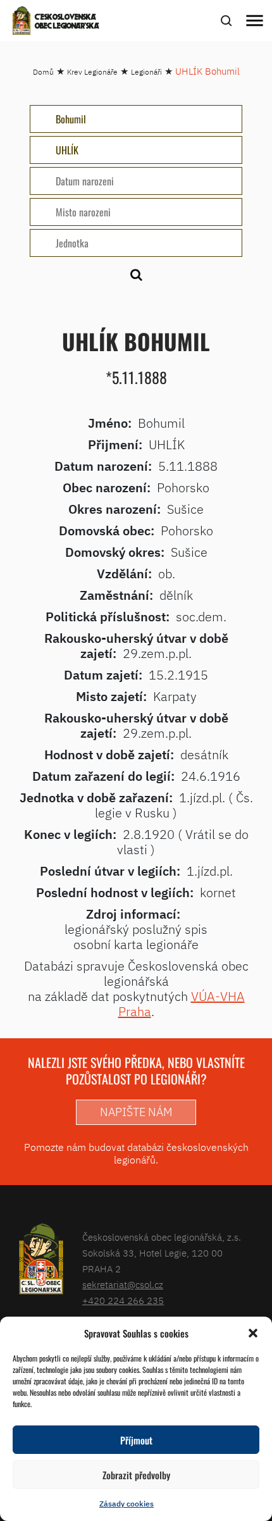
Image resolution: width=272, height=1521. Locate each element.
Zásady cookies (126, 1503)
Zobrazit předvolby (136, 1475)
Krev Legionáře (92, 72)
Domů (43, 72)
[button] (253, 1333)
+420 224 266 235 (123, 1300)
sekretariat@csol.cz (122, 1285)
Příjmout (136, 1440)
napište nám (136, 1112)
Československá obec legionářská (67, 22)
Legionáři (146, 72)
